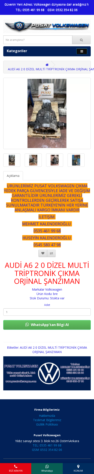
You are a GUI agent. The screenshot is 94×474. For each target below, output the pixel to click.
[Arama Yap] (81, 39)
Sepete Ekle (47, 337)
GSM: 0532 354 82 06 (62, 10)
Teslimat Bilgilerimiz (47, 420)
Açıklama (13, 176)
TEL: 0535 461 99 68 (30, 10)
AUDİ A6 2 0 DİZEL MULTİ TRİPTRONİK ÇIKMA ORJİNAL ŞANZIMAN (53, 349)
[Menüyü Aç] (81, 51)
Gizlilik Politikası (47, 424)
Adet (47, 305)
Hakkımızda (47, 416)
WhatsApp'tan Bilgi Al (49, 324)
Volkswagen (53, 289)
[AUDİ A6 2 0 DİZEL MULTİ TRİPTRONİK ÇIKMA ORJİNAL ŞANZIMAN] (47, 113)
